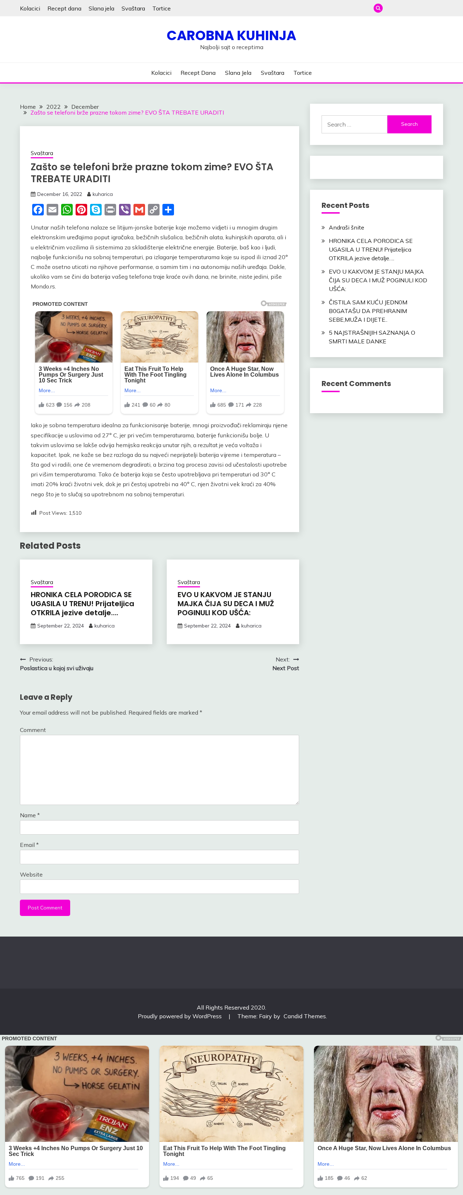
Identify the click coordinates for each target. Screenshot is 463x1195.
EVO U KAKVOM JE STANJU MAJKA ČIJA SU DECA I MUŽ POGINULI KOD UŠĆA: (226, 604)
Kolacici (30, 8)
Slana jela (101, 8)
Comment (33, 729)
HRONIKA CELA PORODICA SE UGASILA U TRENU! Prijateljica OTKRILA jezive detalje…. (82, 604)
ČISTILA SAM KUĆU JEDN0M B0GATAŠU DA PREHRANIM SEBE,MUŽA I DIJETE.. (368, 311)
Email (29, 844)
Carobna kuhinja (231, 35)
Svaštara (133, 8)
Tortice (161, 8)
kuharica (103, 194)
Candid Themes (305, 1016)
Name (30, 815)
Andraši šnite (346, 227)
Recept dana (64, 8)
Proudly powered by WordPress (180, 1016)
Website (31, 874)
